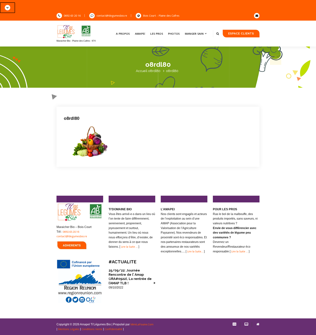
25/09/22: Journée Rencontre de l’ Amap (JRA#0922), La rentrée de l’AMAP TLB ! (130, 276)
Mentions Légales (68, 329)
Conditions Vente (92, 329)
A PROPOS (123, 33)
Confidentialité (113, 329)
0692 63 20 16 (72, 15)
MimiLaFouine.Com (141, 324)
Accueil (141, 71)
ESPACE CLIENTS (241, 33)
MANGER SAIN (194, 33)
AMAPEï (140, 33)
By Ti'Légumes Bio (111, 104)
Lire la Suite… (195, 251)
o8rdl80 (154, 71)
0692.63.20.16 (71, 231)
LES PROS (156, 33)
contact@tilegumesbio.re (112, 15)
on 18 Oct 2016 (85, 104)
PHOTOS (174, 33)
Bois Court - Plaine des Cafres (161, 15)
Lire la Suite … (129, 246)
